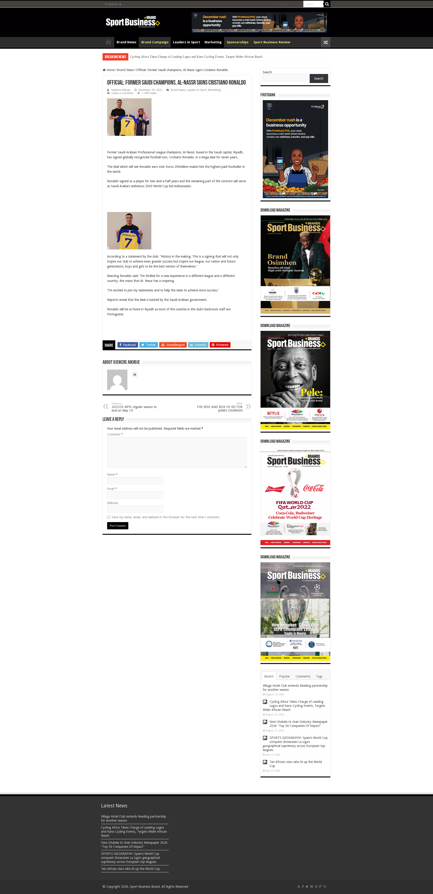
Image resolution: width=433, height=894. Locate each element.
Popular (284, 676)
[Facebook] (278, 4)
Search (267, 72)
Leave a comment (122, 93)
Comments (303, 676)
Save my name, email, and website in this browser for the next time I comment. (166, 517)
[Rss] (274, 4)
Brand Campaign (154, 42)
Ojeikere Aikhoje (120, 90)
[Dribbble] (291, 4)
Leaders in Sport (186, 42)
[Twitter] (282, 4)
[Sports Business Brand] (133, 21)
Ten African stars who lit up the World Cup (130, 869)
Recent (269, 676)
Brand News (126, 42)
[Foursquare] (295, 4)
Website (112, 503)
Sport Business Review (271, 42)
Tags (319, 676)
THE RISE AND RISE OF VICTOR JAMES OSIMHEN (219, 407)
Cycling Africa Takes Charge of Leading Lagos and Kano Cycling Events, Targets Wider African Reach (196, 56)
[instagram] (300, 4)
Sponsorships (238, 42)
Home (108, 41)
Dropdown (111, 4)
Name (112, 474)
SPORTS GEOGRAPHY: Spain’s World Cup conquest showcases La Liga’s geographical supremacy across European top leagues (130, 858)
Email (112, 489)
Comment (115, 434)
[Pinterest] (287, 4)
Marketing (213, 42)
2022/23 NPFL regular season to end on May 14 (134, 407)
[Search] (327, 4)
